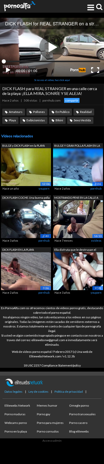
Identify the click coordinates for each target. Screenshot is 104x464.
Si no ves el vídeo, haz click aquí (52, 79)
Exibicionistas (36, 120)
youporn (44, 188)
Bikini (59, 120)
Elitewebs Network (17, 405)
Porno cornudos (48, 431)
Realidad (86, 112)
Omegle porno (79, 405)
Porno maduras (15, 414)
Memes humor (47, 405)
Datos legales (13, 391)
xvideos (96, 240)
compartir (72, 100)
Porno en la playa (16, 431)
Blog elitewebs (79, 431)
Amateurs (15, 112)
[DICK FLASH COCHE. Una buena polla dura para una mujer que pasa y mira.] (26, 219)
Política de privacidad (69, 391)
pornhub (95, 188)
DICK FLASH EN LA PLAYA (18, 249)
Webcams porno (16, 423)
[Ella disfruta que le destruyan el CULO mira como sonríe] (78, 271)
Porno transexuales (82, 414)
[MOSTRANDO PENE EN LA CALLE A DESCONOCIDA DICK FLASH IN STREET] (78, 219)
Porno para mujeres (50, 423)
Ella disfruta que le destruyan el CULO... (75, 250)
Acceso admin (52, 440)
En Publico (62, 112)
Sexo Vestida (82, 120)
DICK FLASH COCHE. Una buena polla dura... (26, 198)
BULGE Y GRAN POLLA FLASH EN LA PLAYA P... (77, 146)
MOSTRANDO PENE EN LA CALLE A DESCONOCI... (76, 198)
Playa (12, 120)
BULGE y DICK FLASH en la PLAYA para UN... (23, 146)
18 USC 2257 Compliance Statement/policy (52, 365)
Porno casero (78, 423)
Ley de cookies (38, 391)
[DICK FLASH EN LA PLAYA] (26, 271)
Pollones (39, 112)
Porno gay (43, 414)
